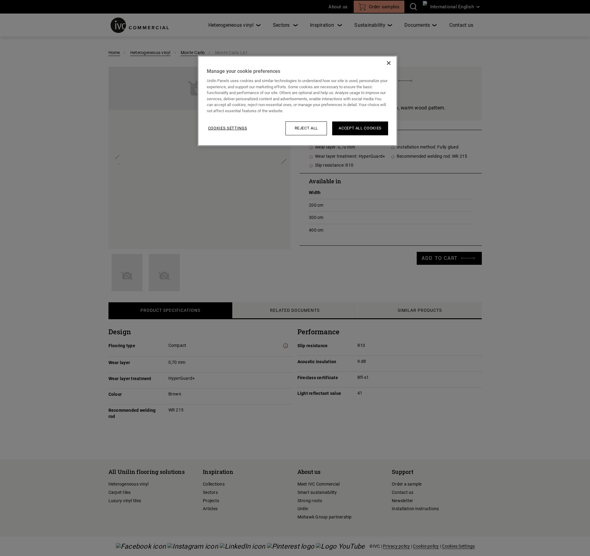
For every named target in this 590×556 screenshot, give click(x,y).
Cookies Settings (227, 128)
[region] (297, 101)
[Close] (388, 63)
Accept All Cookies (360, 128)
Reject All (306, 128)
